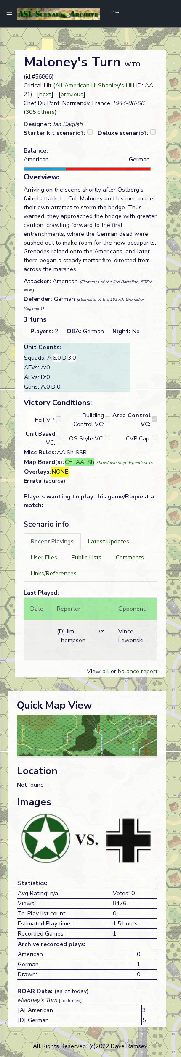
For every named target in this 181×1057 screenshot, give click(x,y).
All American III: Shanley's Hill (95, 86)
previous (72, 94)
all (105, 671)
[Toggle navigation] (112, 13)
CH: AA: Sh (79, 462)
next (45, 94)
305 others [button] (40, 112)
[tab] (52, 541)
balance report (137, 671)
